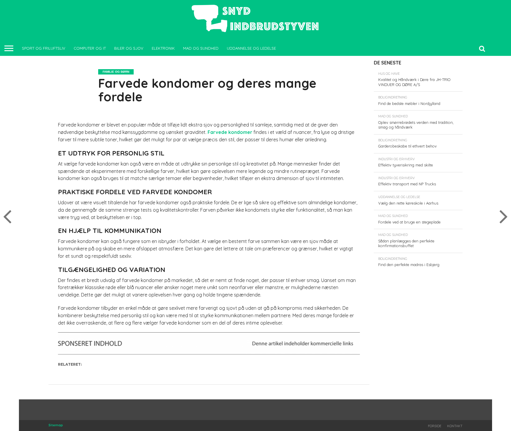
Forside (434, 426)
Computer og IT (90, 48)
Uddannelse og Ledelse (251, 48)
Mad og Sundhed (201, 48)
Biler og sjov (128, 48)
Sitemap (55, 425)
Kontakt (455, 426)
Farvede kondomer (230, 132)
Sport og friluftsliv (43, 48)
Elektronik (163, 48)
